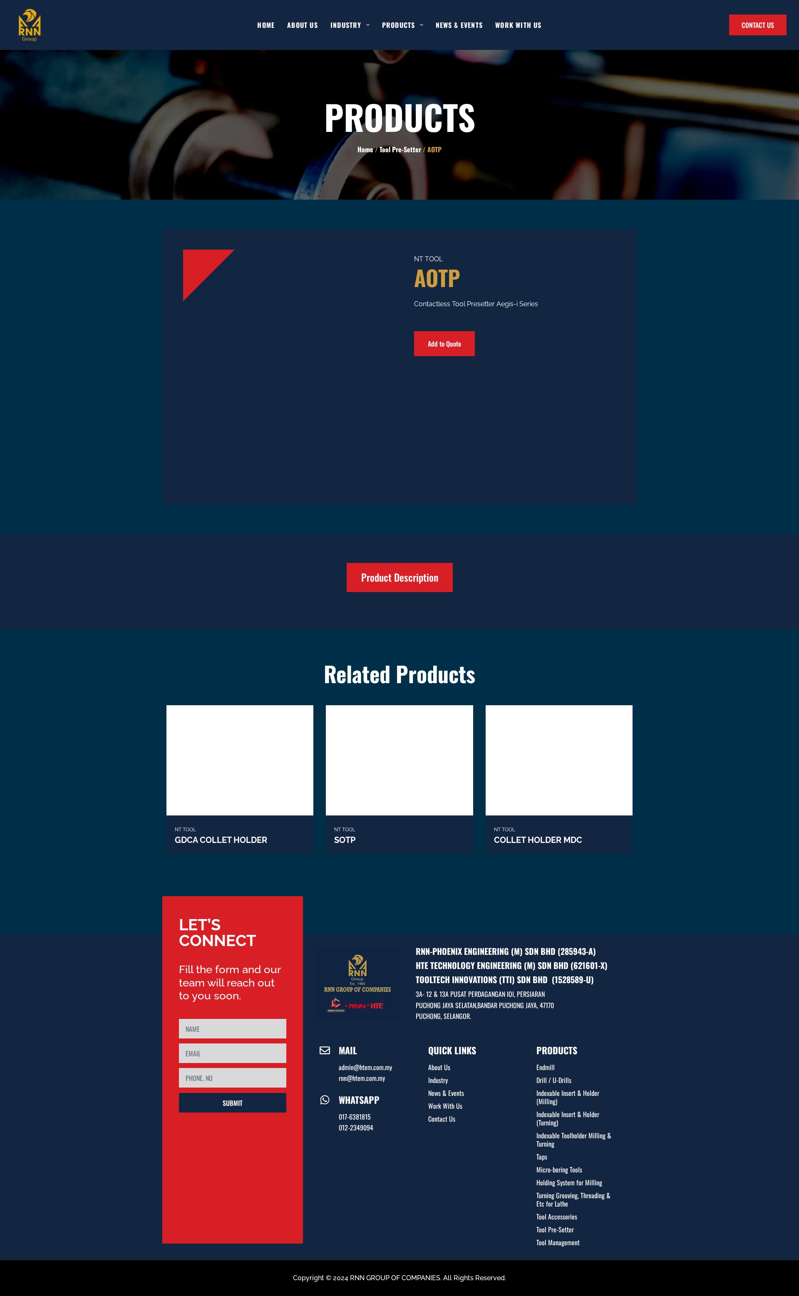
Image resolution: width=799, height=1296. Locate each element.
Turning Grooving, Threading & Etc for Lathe (573, 1199)
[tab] (400, 577)
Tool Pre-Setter (400, 149)
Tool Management (558, 1242)
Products (398, 25)
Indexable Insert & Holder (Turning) (567, 1118)
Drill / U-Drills (553, 1080)
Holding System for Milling (569, 1182)
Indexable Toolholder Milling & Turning (573, 1139)
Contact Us (441, 1119)
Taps (541, 1157)
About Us (302, 25)
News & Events (459, 25)
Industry (438, 1080)
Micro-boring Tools (559, 1170)
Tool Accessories (556, 1217)
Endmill (545, 1067)
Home (266, 25)
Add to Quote (444, 344)
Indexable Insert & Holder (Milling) (567, 1097)
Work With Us (518, 25)
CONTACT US (758, 25)
